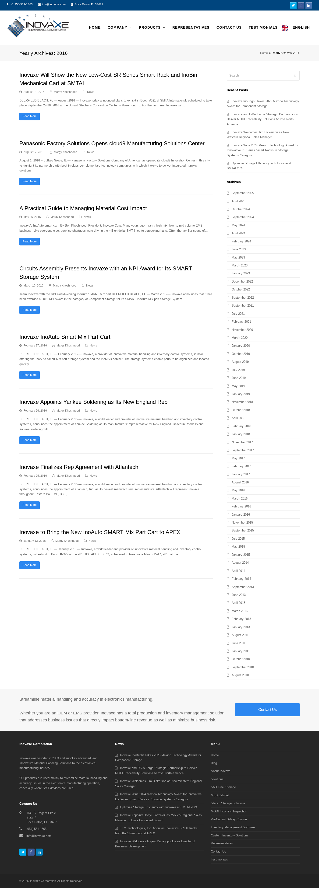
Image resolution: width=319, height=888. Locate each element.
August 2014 (240, 562)
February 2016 (241, 506)
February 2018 (241, 426)
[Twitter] (22, 852)
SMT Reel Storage (223, 787)
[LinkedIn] (39, 852)
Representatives (222, 843)
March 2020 (240, 337)
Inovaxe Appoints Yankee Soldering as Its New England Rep (93, 402)
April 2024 (238, 233)
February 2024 (241, 241)
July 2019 (238, 370)
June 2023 (239, 249)
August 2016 (240, 482)
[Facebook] (31, 852)
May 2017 (238, 458)
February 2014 (241, 578)
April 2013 (238, 603)
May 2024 (238, 225)
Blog (214, 763)
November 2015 (242, 522)
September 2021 (243, 305)
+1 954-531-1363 (22, 4)
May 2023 (238, 257)
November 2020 (242, 330)
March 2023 (240, 265)
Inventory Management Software (233, 827)
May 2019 (238, 386)
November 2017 (242, 442)
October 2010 (241, 659)
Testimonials (219, 859)
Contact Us (267, 710)
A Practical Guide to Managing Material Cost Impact (83, 208)
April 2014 (238, 571)
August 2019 (240, 362)
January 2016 (241, 514)
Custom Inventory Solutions (229, 835)
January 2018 (241, 434)
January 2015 (241, 554)
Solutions (217, 779)
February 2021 (241, 321)
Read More (29, 116)
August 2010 (240, 675)
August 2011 (240, 635)
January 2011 (241, 651)
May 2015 (238, 546)
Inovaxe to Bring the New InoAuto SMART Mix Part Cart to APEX (100, 532)
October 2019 (241, 354)
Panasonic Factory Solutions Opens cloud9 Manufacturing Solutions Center (112, 143)
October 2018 (241, 410)
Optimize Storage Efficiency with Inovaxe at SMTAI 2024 (158, 807)
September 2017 (243, 450)
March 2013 (240, 611)
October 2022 (241, 289)
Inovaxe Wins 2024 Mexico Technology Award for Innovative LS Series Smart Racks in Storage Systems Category (262, 150)
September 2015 (243, 530)
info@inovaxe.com (54, 4)
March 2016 (240, 498)
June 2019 (239, 378)
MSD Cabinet (220, 795)
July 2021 (238, 313)
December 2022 (242, 281)
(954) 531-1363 (36, 829)
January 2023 (241, 273)
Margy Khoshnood (65, 92)
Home (264, 52)
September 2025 (243, 193)
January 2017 (241, 474)
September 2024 (243, 217)
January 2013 (241, 627)
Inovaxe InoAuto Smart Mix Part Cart (64, 337)
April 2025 (238, 201)
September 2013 (243, 587)
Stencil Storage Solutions (228, 803)
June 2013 (239, 595)
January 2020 (241, 345)
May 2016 (238, 490)
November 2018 (242, 402)
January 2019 (241, 394)
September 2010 (243, 667)
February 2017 (241, 466)
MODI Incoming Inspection (229, 811)
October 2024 (241, 209)
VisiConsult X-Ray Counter (229, 819)
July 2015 (238, 538)
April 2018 (238, 418)
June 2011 (238, 643)
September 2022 (243, 297)
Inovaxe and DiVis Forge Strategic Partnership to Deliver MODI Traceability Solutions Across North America (262, 119)
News (90, 92)
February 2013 (241, 619)
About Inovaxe (220, 771)
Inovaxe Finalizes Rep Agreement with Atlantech (78, 467)
